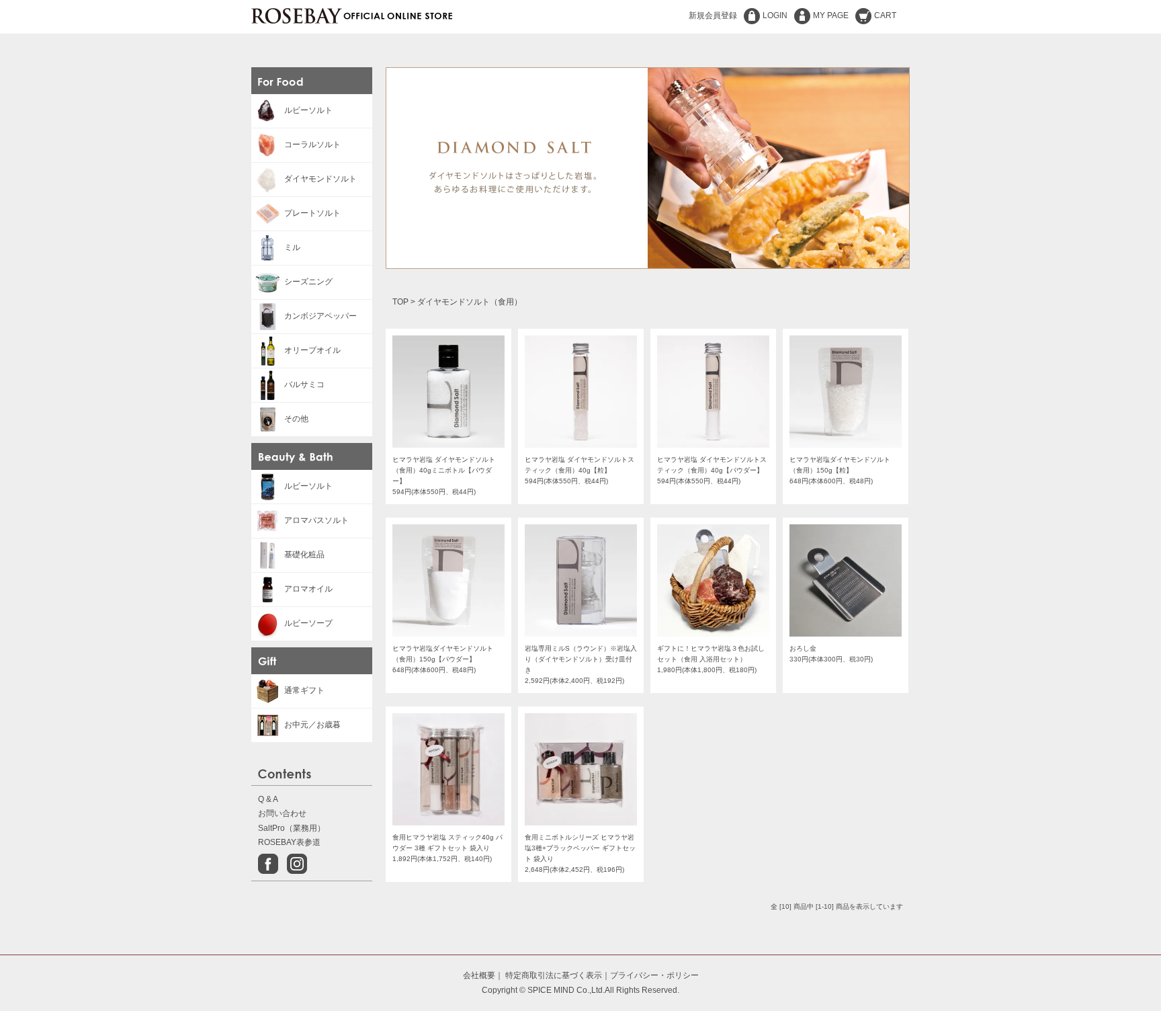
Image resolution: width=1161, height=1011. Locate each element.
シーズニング (308, 281)
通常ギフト (304, 690)
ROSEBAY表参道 (289, 842)
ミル (292, 247)
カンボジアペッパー (320, 316)
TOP (400, 302)
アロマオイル (308, 589)
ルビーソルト (308, 110)
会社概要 (479, 975)
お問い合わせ (282, 813)
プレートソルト (312, 213)
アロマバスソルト (316, 520)
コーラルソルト (312, 144)
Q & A (268, 799)
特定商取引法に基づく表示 (553, 975)
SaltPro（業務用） (291, 828)
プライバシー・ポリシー (654, 975)
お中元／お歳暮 (312, 724)
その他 (296, 418)
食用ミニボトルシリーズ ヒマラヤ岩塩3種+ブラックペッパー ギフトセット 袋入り (580, 848)
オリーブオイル (312, 350)
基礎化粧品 (304, 554)
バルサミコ (304, 384)
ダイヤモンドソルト (320, 179)
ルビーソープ (308, 623)
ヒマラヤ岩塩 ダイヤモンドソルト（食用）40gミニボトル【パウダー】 (443, 470)
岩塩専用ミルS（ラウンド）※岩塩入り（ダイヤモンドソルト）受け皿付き (581, 659)
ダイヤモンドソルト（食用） (469, 302)
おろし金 (802, 648)
